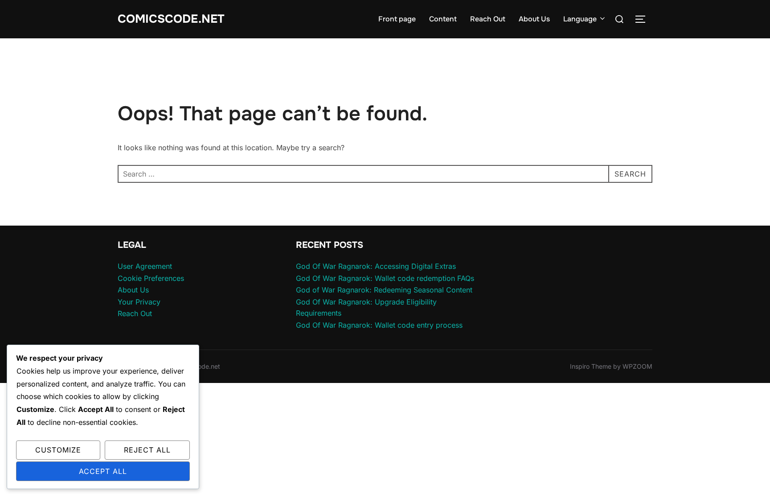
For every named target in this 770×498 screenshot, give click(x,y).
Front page (397, 19)
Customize (58, 449)
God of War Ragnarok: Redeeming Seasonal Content (384, 289)
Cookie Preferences (151, 278)
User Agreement (145, 266)
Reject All (147, 449)
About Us (534, 19)
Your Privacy (139, 301)
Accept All (103, 471)
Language (580, 19)
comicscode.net (171, 19)
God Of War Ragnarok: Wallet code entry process (379, 325)
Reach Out (487, 19)
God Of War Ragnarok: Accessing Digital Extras (376, 266)
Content (443, 19)
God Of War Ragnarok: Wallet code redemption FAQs (385, 278)
